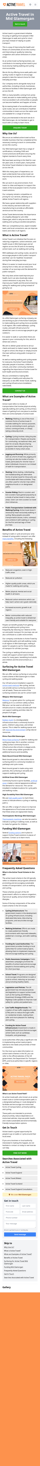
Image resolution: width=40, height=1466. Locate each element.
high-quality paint (15, 798)
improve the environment (16, 730)
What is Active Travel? (12, 1251)
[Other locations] (30, 4)
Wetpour (5, 700)
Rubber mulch (7, 720)
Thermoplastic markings (11, 819)
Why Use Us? (9, 1247)
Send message (20, 1234)
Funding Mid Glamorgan (13, 1267)
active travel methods (10, 685)
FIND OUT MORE (20, 1153)
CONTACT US (20, 391)
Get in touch (20, 24)
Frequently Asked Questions (15, 1270)
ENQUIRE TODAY (20, 128)
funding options (15, 832)
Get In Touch (9, 1274)
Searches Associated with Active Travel (19, 1277)
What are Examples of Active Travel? (18, 1254)
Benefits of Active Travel (13, 1258)
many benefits (8, 539)
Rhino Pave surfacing (10, 740)
